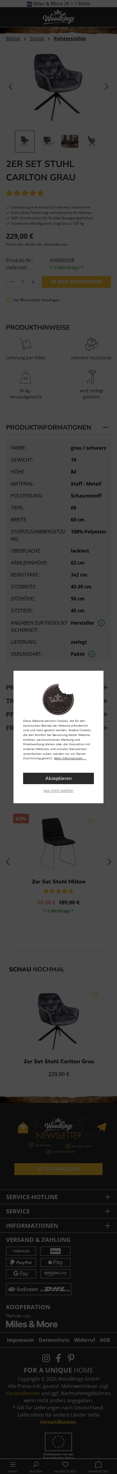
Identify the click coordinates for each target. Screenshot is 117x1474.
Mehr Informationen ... (70, 758)
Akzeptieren (58, 778)
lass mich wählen (59, 790)
